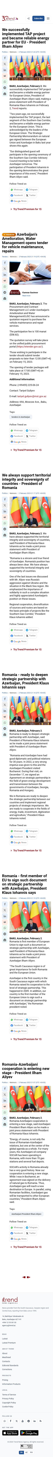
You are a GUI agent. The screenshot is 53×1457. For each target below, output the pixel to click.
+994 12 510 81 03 (9, 1322)
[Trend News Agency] (9, 1300)
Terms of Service (9, 1395)
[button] (4, 58)
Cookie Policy (7, 1407)
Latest (5, 1339)
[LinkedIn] (34, 1421)
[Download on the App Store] (10, 1433)
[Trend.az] (10, 18)
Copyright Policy (9, 1403)
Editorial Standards (10, 1365)
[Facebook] (10, 1421)
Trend (15, 108)
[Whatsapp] (4, 1421)
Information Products (11, 1384)
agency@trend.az (8, 1325)
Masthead (6, 1357)
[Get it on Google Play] (29, 1433)
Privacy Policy (8, 1399)
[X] (16, 1421)
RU (31, 1452)
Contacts (6, 1361)
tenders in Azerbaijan (21, 417)
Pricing (5, 1380)
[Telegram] (28, 1421)
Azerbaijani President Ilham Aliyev (26, 1214)
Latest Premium (9, 1343)
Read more (26, 296)
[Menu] (48, 18)
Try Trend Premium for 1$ (27, 209)
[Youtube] (22, 1421)
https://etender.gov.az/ (29, 346)
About (4, 1353)
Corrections (7, 1369)
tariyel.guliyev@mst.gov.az (31, 396)
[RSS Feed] (40, 1421)
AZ (26, 1452)
